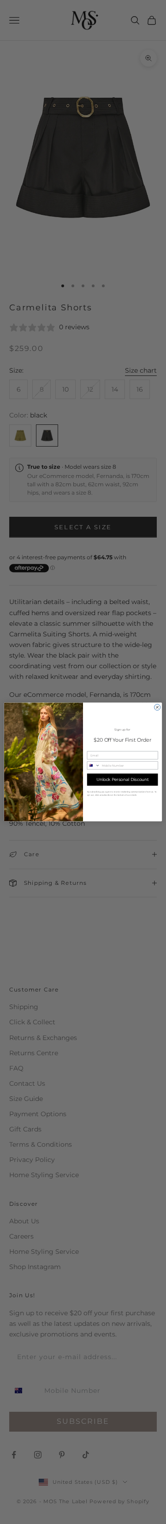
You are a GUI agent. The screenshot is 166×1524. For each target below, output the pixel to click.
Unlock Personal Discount (122, 779)
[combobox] (93, 765)
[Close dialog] (157, 707)
